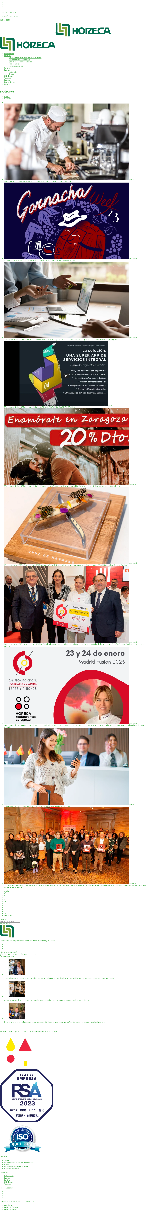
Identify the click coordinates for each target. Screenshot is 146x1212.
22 (5, 905)
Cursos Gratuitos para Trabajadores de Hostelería (25, 58)
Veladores (7, 78)
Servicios (7, 68)
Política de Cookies (10, 1209)
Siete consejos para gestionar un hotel (54, 806)
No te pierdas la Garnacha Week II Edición (58, 261)
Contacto (7, 84)
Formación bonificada (16, 66)
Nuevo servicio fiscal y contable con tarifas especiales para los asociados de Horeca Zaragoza (78, 340)
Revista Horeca (9, 82)
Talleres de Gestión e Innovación (19, 60)
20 (5, 901)
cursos (131, 179)
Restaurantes (13, 72)
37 (5, 911)
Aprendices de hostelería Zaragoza (20, 62)
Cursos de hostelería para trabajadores (56, 182)
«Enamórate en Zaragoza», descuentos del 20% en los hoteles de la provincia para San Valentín (80, 486)
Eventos (7, 70)
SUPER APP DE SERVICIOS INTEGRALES (57, 407)
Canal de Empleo (14, 64)
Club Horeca (8, 76)
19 (5, 899)
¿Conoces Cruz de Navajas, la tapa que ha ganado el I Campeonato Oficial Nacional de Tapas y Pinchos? (84, 565)
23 (5, 907)
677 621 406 (11, 13)
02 (5, 895)
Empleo (6, 1164)
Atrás (6, 891)
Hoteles (11, 74)
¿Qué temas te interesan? (11, 954)
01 (5, 893)
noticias (131, 804)
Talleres (7, 1160)
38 (5, 913)
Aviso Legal (8, 1205)
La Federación (9, 54)
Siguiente (8, 916)
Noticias (7, 80)
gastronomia (133, 258)
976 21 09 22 (5, 20)
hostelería (132, 484)
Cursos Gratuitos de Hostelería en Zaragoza (18, 1162)
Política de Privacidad (11, 1207)
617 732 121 (14, 16)
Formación (7, 56)
